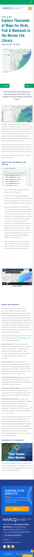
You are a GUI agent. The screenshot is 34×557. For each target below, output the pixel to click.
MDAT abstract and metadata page (19, 338)
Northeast (5, 141)
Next (27, 86)
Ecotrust (21, 553)
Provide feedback (27, 555)
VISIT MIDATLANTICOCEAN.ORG (13, 535)
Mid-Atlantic (25, 138)
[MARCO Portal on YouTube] (8, 546)
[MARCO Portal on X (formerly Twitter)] (12, 546)
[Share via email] (19, 44)
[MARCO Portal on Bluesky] (4, 546)
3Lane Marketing (20, 554)
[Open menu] (30, 8)
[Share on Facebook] (14, 44)
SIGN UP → (17, 509)
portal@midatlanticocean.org (22, 468)
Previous (6, 86)
